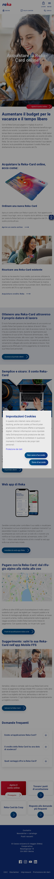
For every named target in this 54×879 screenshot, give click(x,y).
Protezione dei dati (14, 449)
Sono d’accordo (39, 462)
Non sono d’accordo (36, 455)
